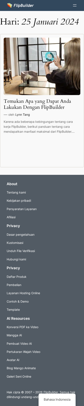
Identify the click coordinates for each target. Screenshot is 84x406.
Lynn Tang (22, 114)
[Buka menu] (74, 5)
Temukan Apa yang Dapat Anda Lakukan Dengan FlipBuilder (37, 104)
